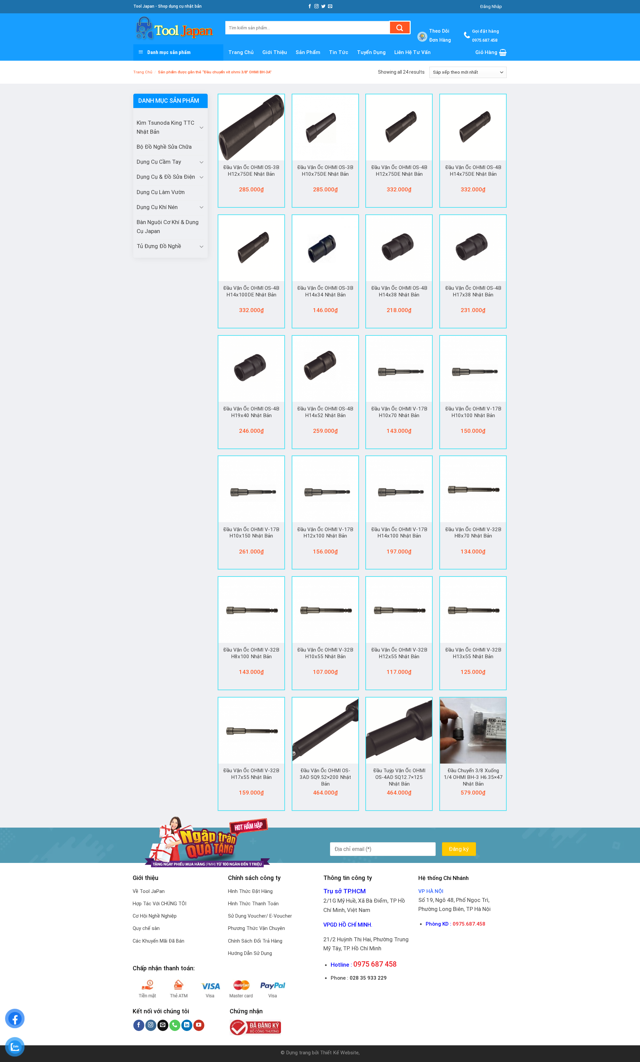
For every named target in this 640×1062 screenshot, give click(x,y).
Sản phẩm (308, 52)
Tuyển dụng (371, 52)
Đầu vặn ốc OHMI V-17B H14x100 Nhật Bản (399, 532)
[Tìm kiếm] (400, 27)
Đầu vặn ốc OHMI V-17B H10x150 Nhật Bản (251, 532)
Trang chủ (241, 52)
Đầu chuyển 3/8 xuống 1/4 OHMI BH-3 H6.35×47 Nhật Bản (473, 777)
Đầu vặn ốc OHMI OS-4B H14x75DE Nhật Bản (473, 170)
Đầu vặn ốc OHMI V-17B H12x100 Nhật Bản (325, 532)
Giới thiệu (274, 52)
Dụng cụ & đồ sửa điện (166, 176)
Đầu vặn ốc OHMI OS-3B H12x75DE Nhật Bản (251, 170)
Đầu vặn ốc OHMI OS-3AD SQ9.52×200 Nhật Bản (325, 777)
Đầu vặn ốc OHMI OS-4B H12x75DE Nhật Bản (399, 170)
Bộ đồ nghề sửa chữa (164, 146)
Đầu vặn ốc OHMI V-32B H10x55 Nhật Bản (325, 653)
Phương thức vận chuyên (256, 928)
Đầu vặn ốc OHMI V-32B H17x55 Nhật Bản (251, 774)
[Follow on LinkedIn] (186, 1025)
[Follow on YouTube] (198, 1025)
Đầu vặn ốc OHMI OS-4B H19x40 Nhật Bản (251, 412)
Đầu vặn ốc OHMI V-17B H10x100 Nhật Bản (473, 412)
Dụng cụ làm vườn (161, 192)
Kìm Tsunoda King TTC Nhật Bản (165, 127)
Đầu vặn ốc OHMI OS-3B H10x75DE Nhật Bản (325, 170)
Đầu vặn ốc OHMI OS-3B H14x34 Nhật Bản (325, 291)
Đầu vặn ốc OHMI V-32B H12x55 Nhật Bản (399, 653)
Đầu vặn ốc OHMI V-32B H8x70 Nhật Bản (473, 532)
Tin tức (338, 52)
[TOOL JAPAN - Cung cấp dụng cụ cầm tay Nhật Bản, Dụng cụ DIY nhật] (174, 28)
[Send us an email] (330, 6)
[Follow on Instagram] (316, 6)
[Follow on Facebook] (310, 6)
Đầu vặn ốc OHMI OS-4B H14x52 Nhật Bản (325, 412)
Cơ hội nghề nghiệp (155, 916)
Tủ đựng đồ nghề (159, 246)
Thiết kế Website (339, 1053)
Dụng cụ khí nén (157, 207)
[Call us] (174, 1025)
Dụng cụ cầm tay (159, 161)
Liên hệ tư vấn (412, 52)
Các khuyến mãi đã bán (158, 941)
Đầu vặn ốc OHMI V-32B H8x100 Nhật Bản (251, 653)
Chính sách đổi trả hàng (255, 941)
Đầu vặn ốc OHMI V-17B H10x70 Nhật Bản (399, 412)
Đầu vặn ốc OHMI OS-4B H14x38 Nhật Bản (399, 291)
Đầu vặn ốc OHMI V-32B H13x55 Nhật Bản (473, 653)
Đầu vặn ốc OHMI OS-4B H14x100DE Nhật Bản (251, 291)
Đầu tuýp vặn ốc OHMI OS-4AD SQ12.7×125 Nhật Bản (399, 777)
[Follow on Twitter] (323, 6)
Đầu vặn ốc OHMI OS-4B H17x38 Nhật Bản (473, 291)
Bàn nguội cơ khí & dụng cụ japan (168, 226)
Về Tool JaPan (149, 891)
